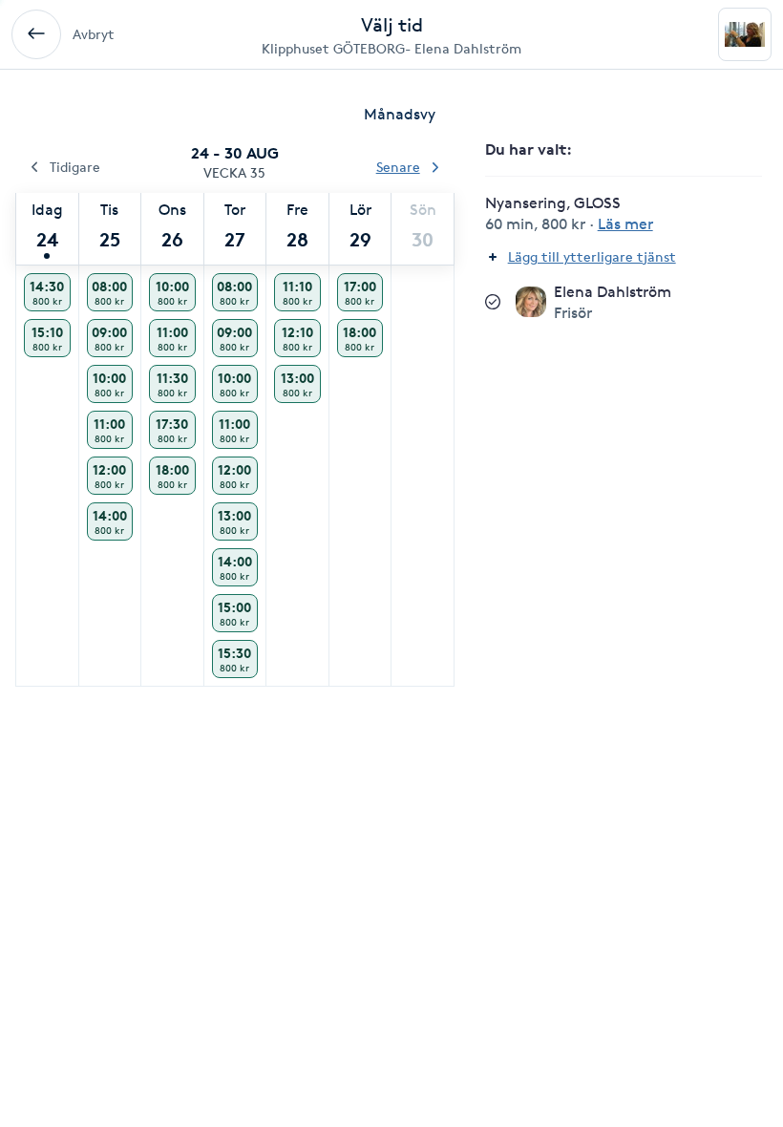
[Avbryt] (36, 34)
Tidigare (75, 167)
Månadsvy (399, 114)
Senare (398, 167)
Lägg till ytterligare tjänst (592, 256)
